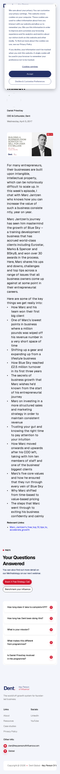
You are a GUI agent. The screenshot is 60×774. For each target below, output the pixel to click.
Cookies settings (30, 66)
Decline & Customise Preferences (30, 81)
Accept (30, 74)
